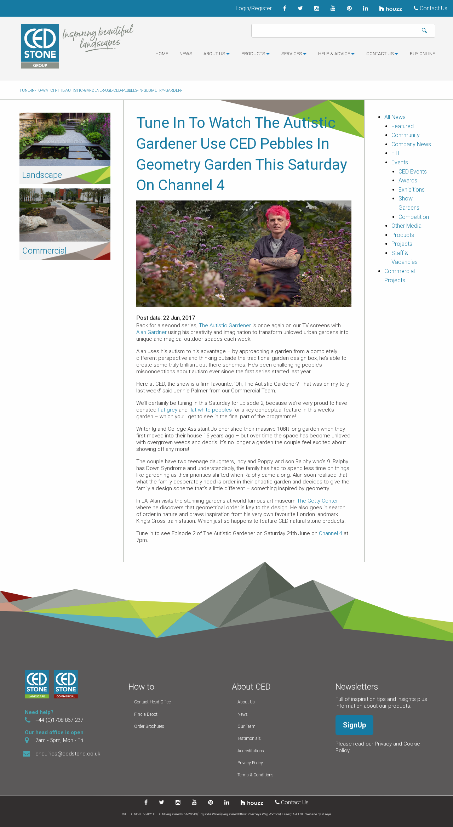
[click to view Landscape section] (64, 138)
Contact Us (432, 8)
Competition (413, 217)
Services (291, 53)
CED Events (412, 171)
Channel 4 (330, 533)
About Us (246, 701)
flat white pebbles (210, 410)
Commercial (44, 251)
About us (214, 53)
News (185, 53)
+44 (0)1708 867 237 (59, 720)
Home (161, 53)
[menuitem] (162, 56)
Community (405, 135)
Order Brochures (149, 726)
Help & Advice (334, 53)
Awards (407, 180)
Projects (401, 243)
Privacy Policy (250, 762)
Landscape (42, 175)
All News (395, 117)
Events (399, 162)
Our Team (246, 726)
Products (253, 53)
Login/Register (254, 8)
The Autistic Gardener (225, 325)
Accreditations (250, 750)
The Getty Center (317, 501)
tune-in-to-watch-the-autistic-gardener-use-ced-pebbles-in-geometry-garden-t (101, 90)
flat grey (167, 410)
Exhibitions (411, 189)
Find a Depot (145, 714)
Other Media (406, 225)
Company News (411, 144)
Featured (402, 126)
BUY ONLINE (422, 53)
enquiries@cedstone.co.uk (67, 753)
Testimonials (249, 738)
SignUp (354, 725)
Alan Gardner (152, 332)
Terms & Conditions (255, 774)
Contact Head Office (152, 701)
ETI (395, 153)
